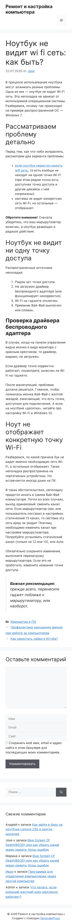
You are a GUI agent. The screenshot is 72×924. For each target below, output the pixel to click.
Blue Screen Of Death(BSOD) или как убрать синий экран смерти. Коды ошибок (32, 845)
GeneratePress (50, 918)
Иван (9, 871)
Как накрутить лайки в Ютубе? (34, 639)
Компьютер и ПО (23, 622)
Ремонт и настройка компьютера (29, 9)
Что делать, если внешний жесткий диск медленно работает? (32, 892)
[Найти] (61, 792)
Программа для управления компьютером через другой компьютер (31, 876)
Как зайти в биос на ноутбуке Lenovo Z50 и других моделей (34, 829)
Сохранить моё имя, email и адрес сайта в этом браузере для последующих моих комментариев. (34, 747)
